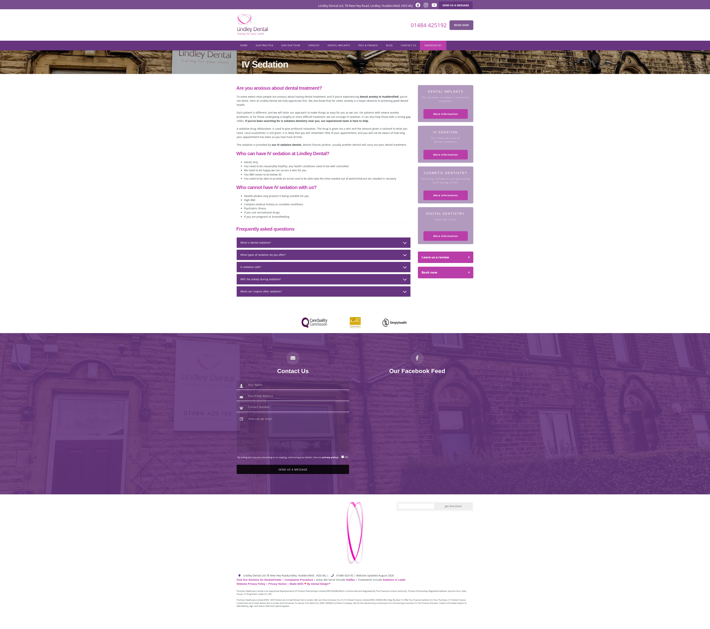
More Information (445, 114)
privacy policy (330, 457)
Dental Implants (339, 45)
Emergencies (433, 45)
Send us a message (455, 5)
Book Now (461, 25)
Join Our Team (290, 45)
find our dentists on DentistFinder (259, 579)
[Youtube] (433, 6)
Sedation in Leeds (394, 579)
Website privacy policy (251, 584)
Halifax (350, 579)
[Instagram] (424, 6)
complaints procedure (299, 579)
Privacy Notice (277, 584)
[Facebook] (416, 6)
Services (314, 45)
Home (244, 45)
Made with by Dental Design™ (310, 584)
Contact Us (408, 45)
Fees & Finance (368, 45)
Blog (389, 45)
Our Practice (264, 45)
